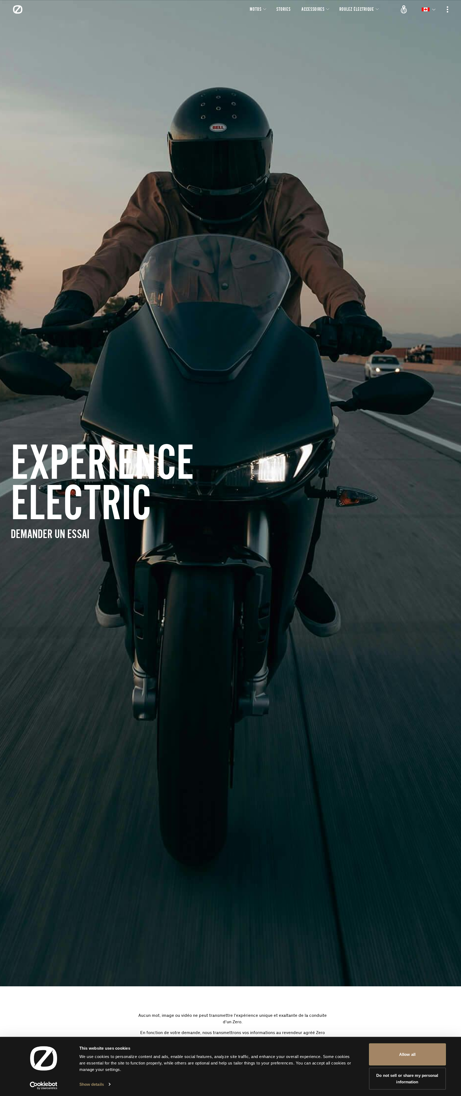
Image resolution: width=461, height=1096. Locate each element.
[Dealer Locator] (404, 9)
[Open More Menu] (447, 9)
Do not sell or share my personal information (407, 1078)
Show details (91, 1084)
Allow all (407, 1054)
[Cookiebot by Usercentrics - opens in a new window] (43, 1085)
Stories (283, 9)
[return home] (18, 9)
